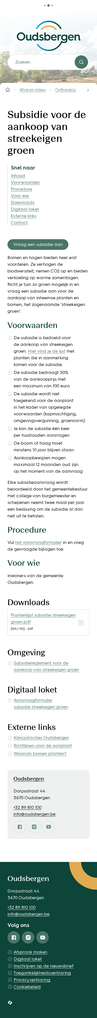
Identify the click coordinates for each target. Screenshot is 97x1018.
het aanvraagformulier (38, 542)
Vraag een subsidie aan (38, 244)
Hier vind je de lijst (46, 351)
